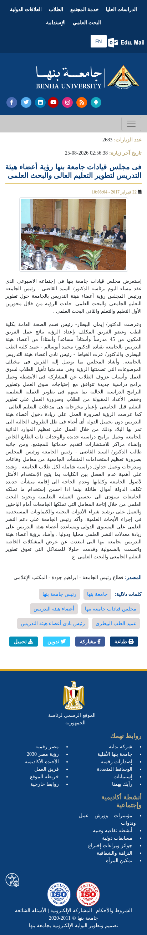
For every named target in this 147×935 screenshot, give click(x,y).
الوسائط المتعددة (114, 769)
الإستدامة (56, 22)
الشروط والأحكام (113, 910)
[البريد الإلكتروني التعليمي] (127, 42)
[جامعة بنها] (88, 77)
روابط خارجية (44, 784)
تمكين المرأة (119, 860)
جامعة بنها (97, 594)
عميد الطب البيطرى (116, 623)
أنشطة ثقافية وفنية (112, 830)
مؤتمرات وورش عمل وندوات (107, 819)
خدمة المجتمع (84, 9)
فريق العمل (46, 769)
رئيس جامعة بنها (59, 594)
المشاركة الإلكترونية (70, 910)
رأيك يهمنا (122, 784)
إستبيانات (122, 776)
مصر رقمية (47, 746)
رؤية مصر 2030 (43, 754)
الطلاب (56, 9)
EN (98, 41)
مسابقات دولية (117, 838)
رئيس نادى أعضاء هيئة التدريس (53, 623)
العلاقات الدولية (26, 9)
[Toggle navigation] (131, 124)
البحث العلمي (87, 22)
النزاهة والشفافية (114, 853)
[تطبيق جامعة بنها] (96, 102)
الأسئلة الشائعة (30, 910)
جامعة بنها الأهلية (114, 754)
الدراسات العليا (121, 9)
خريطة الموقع (44, 776)
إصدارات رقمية (116, 761)
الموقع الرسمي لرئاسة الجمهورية (72, 719)
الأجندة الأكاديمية (42, 761)
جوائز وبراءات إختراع (110, 845)
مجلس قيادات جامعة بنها (110, 609)
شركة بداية (120, 746)
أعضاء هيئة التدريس (54, 609)
